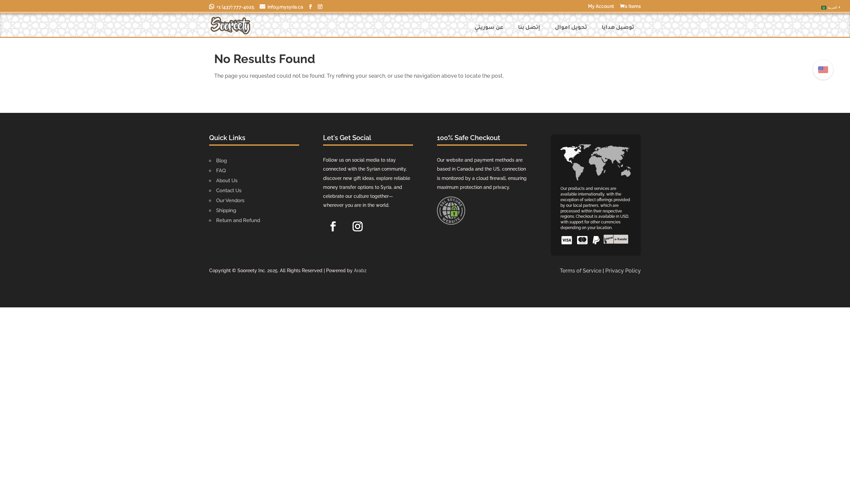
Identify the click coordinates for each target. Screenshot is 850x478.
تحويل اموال (571, 28)
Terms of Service (580, 271)
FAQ (221, 171)
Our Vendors (230, 200)
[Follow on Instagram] (358, 226)
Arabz (360, 270)
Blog (221, 161)
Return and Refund (238, 220)
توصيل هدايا (618, 28)
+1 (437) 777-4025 (235, 7)
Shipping (226, 210)
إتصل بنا (529, 28)
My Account (601, 6)
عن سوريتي (488, 28)
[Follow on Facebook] (333, 226)
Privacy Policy (623, 271)
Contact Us (228, 191)
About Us (226, 181)
